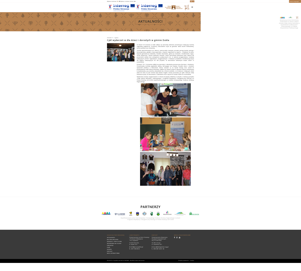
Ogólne (116, 37)
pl (192, 1)
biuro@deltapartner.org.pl (161, 247)
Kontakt (110, 251)
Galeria (109, 249)
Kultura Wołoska (112, 239)
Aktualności (111, 237)
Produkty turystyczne (114, 241)
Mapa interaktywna (113, 253)
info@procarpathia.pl (137, 247)
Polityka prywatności (183, 260)
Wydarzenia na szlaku (114, 243)
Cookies (192, 260)
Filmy (108, 247)
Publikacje (110, 245)
